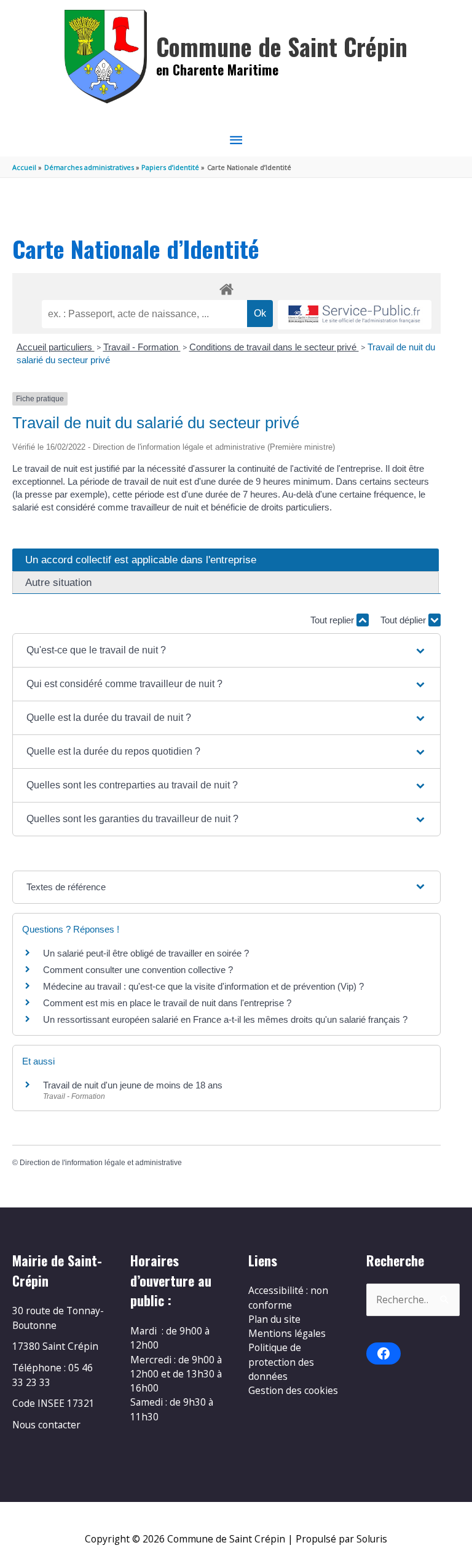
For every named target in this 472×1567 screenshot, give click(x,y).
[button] (226, 650)
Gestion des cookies (293, 1390)
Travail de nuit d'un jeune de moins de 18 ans (132, 1085)
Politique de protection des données (281, 1362)
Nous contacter (46, 1424)
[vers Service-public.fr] (354, 315)
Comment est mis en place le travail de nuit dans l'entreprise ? (167, 1003)
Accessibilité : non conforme (288, 1297)
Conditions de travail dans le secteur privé (274, 347)
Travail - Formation (142, 347)
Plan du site (274, 1319)
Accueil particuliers (56, 347)
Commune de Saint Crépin (281, 46)
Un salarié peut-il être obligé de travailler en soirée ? (146, 953)
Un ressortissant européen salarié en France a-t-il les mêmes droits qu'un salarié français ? (225, 1019)
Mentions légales (287, 1333)
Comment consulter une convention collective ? (138, 969)
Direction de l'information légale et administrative (101, 1162)
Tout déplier (404, 620)
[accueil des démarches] (226, 287)
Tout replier (333, 620)
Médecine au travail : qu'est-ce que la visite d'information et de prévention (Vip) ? (203, 986)
